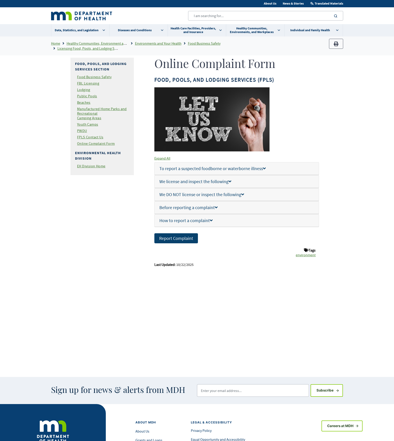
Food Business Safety (204, 43)
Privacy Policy (201, 430)
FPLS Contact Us (90, 137)
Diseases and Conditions (135, 30)
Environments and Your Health (158, 43)
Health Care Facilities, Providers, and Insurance (193, 30)
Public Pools (87, 96)
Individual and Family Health (310, 30)
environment (306, 255)
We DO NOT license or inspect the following (200, 194)
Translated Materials (329, 3)
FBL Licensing (88, 83)
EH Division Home (91, 166)
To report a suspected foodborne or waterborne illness (211, 168)
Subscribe (329, 390)
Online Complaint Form (96, 143)
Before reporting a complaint (187, 207)
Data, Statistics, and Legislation (76, 30)
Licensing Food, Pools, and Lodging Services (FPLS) (96, 48)
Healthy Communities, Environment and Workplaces (106, 43)
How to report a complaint (184, 220)
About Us (270, 3)
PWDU (82, 130)
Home (55, 43)
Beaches (84, 102)
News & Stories (293, 3)
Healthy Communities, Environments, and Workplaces (252, 30)
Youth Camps (87, 124)
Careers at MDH (340, 426)
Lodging (83, 89)
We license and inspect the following (193, 181)
